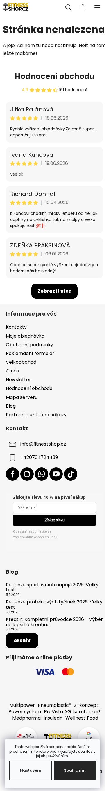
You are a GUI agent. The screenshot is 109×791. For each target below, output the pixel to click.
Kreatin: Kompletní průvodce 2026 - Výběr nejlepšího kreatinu (54, 622)
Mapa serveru (21, 397)
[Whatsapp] (41, 474)
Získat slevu (54, 520)
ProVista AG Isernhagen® (72, 711)
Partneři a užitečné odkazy (36, 414)
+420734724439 (39, 457)
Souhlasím (75, 770)
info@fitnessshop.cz (43, 444)
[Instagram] (27, 474)
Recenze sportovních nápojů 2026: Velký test (52, 587)
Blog (11, 406)
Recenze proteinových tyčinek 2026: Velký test (54, 604)
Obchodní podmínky (29, 344)
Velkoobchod (21, 362)
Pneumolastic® (54, 705)
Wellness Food (81, 718)
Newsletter (18, 379)
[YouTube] (56, 474)
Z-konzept (86, 705)
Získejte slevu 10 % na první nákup (49, 497)
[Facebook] (12, 474)
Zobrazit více (54, 291)
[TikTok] (70, 474)
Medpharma (26, 718)
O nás (12, 370)
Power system (24, 711)
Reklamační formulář (30, 353)
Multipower (22, 705)
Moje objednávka (25, 336)
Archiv (22, 640)
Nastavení (30, 770)
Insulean (53, 718)
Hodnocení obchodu (54, 76)
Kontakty (16, 327)
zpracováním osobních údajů (35, 537)
